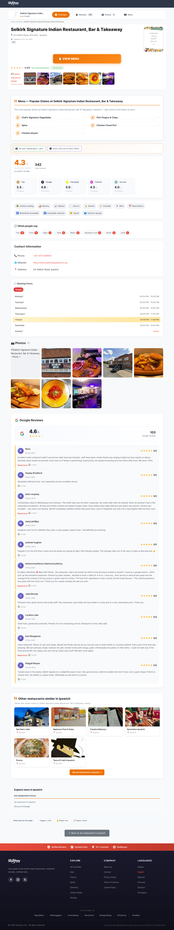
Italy (72, 872)
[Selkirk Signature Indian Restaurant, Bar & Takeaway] (17, 78)
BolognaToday (105, 915)
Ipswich (20, 22)
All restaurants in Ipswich (24, 802)
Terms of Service (111, 882)
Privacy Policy (110, 877)
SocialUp (136, 915)
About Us (108, 867)
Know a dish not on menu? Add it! (66, 149)
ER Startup (121, 915)
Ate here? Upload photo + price (31, 149)
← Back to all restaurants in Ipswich (87, 833)
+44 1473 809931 (42, 255)
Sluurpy (73, 897)
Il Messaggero (56, 915)
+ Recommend (57, 68)
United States (76, 892)
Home (13, 22)
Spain (72, 882)
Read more (23, 465)
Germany (74, 887)
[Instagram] (18, 879)
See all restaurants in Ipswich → (87, 772)
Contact (107, 872)
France (73, 877)
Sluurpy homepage (22, 806)
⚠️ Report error (62, 820)
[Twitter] (25, 879)
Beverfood (89, 915)
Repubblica (39, 915)
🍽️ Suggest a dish (44, 820)
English (141, 872)
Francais (141, 882)
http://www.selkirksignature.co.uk (50, 262)
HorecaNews (73, 915)
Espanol (141, 877)
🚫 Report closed (80, 820)
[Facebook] (11, 879)
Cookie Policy (110, 887)
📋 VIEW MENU (68, 58)
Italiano (141, 867)
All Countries (75, 867)
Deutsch (141, 887)
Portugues (142, 892)
